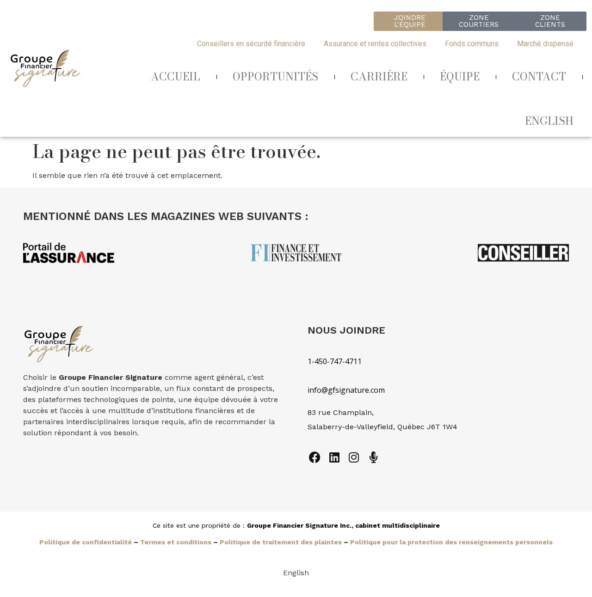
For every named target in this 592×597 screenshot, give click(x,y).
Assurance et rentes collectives (375, 43)
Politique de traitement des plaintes (281, 542)
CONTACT (539, 76)
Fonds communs (472, 43)
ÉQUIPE (460, 76)
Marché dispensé (545, 43)
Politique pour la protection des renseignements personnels (451, 542)
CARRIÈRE (379, 76)
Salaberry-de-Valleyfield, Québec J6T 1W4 (382, 426)
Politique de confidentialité (85, 542)
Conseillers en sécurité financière (251, 43)
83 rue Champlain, (342, 412)
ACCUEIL (175, 76)
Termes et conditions (175, 542)
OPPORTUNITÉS (275, 76)
